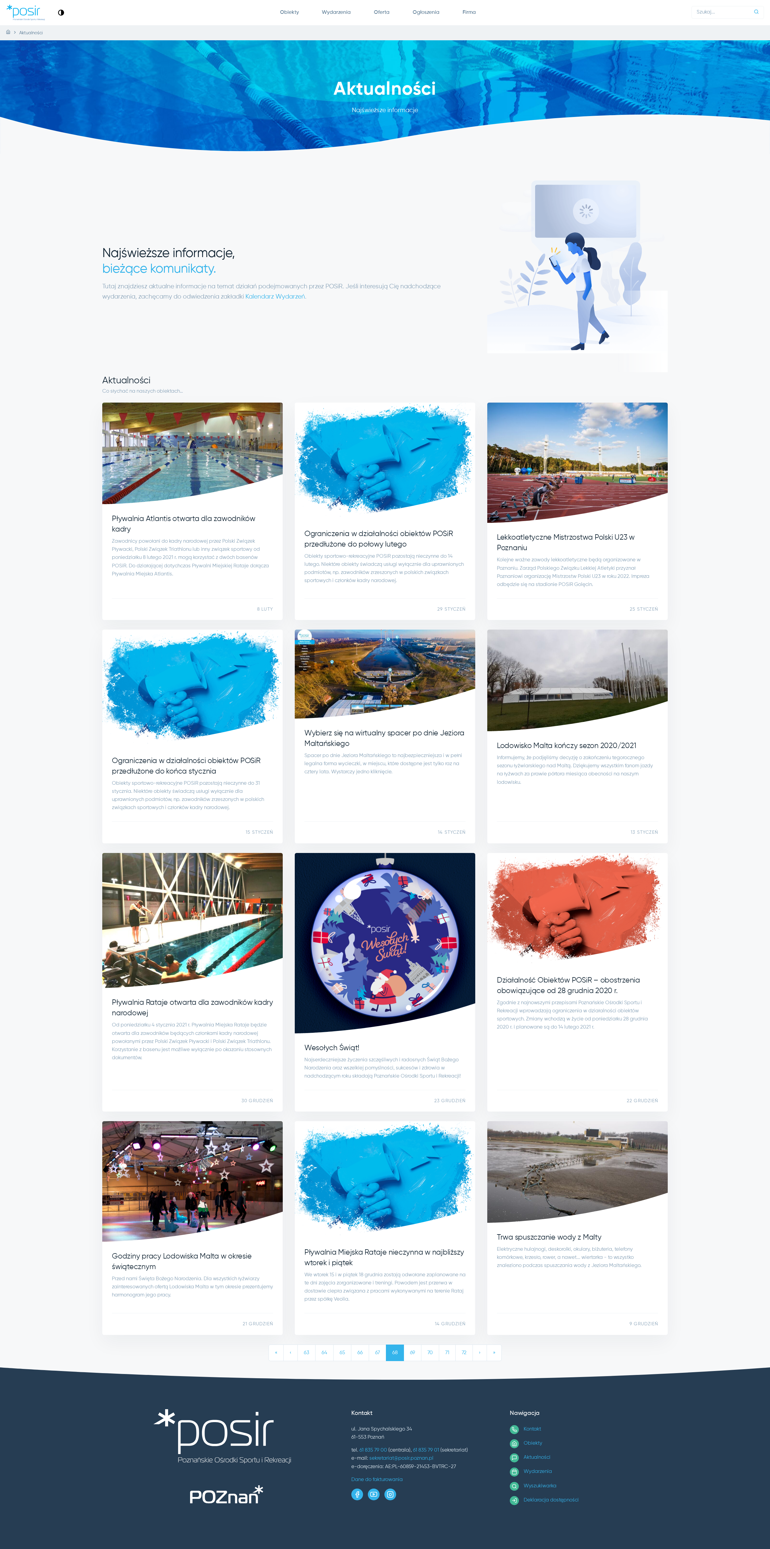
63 (306, 1352)
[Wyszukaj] (756, 12)
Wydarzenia (336, 12)
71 (447, 1352)
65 (342, 1352)
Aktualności (537, 1457)
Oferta (382, 12)
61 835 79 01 (426, 1450)
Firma (469, 12)
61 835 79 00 (373, 1450)
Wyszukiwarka (540, 1486)
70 (430, 1352)
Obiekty (289, 12)
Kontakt (532, 1429)
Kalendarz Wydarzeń (275, 297)
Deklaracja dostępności (551, 1500)
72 (464, 1352)
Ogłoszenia (426, 12)
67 (377, 1352)
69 (412, 1352)
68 (395, 1352)
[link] (61, 12)
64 (324, 1352)
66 (360, 1352)
